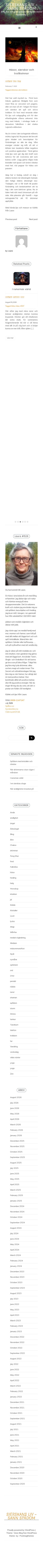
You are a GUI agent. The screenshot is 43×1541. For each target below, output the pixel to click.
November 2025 (17, 1146)
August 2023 (16, 1293)
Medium (13, 943)
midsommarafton (17, 948)
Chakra (13, 845)
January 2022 (16, 1396)
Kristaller (13, 910)
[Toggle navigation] (19, 28)
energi (13, 478)
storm (12, 1008)
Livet (12, 916)
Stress (13, 1014)
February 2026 (16, 1130)
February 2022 (16, 1391)
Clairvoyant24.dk (12, 712)
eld (19, 90)
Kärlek (12, 905)
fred (12, 861)
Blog (12, 834)
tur (11, 1041)
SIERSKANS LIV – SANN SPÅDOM (22, 6)
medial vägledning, (18, 937)
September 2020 (17, 1484)
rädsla (12, 986)
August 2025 (16, 1162)
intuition (13, 894)
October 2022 (16, 1347)
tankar (13, 1019)
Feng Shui (14, 856)
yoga (12, 1063)
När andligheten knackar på (22, 789)
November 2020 (17, 1473)
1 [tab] (15, 521)
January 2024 (16, 1266)
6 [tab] (27, 521)
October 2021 (16, 1413)
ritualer (18, 478)
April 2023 (14, 1315)
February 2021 (16, 1456)
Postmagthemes (27, 1536)
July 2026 (14, 1103)
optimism (14, 965)
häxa (12, 872)
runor (12, 992)
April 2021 (14, 1445)
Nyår (12, 954)
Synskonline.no (11, 709)
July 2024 (14, 1233)
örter (12, 976)
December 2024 (17, 1206)
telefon (13, 1030)
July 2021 (14, 1429)
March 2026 (15, 1124)
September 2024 (17, 1222)
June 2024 (14, 1239)
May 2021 (14, 1440)
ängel (12, 823)
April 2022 (14, 1380)
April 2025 (14, 1184)
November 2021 (17, 1407)
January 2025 (16, 1201)
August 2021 (16, 1424)
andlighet (14, 818)
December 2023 (17, 1271)
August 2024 (16, 1228)
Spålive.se (9, 706)
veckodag (14, 1052)
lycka (12, 921)
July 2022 (14, 1364)
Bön (12, 839)
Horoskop (14, 888)
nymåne (13, 959)
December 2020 (17, 1467)
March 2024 (15, 1255)
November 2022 (17, 1342)
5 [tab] (25, 521)
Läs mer (10, 507)
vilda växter (15, 1057)
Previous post (11, 219)
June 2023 (14, 1304)
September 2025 (17, 1157)
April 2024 (14, 1250)
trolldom (24, 90)
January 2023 (16, 1331)
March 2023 (15, 1320)
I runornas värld (16, 778)
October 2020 (16, 1478)
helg (12, 883)
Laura (10, 251)
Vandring (14, 1046)
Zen (11, 1073)
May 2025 (14, 1179)
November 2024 (17, 1211)
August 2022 (16, 1358)
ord (11, 970)
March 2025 (15, 1190)
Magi (12, 927)
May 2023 (14, 1309)
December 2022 (17, 1337)
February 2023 (16, 1326)
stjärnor (24, 478)
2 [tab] (18, 521)
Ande (12, 812)
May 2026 (14, 1113)
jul (11, 899)
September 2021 (17, 1418)
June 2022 (14, 1369)
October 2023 (16, 1282)
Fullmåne (14, 867)
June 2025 (14, 1173)
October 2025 (16, 1152)
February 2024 (16, 1260)
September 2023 (17, 1288)
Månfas (13, 932)
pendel (13, 981)
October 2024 (16, 1217)
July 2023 (14, 1298)
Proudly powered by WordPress (21, 1530)
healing (13, 878)
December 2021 (17, 1402)
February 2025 (16, 1195)
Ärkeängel (14, 829)
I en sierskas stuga (18, 783)
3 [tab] (20, 521)
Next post (33, 219)
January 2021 (16, 1462)
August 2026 (16, 1097)
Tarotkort (14, 1025)
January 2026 (16, 1135)
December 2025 (17, 1141)
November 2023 (17, 1277)
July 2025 (14, 1168)
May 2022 (14, 1375)
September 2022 (17, 1353)
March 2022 (15, 1386)
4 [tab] (22, 521)
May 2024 (14, 1244)
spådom (13, 1003)
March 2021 (15, 1451)
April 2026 (14, 1119)
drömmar (14, 90)
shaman (13, 997)
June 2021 (14, 1435)
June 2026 (14, 1108)
